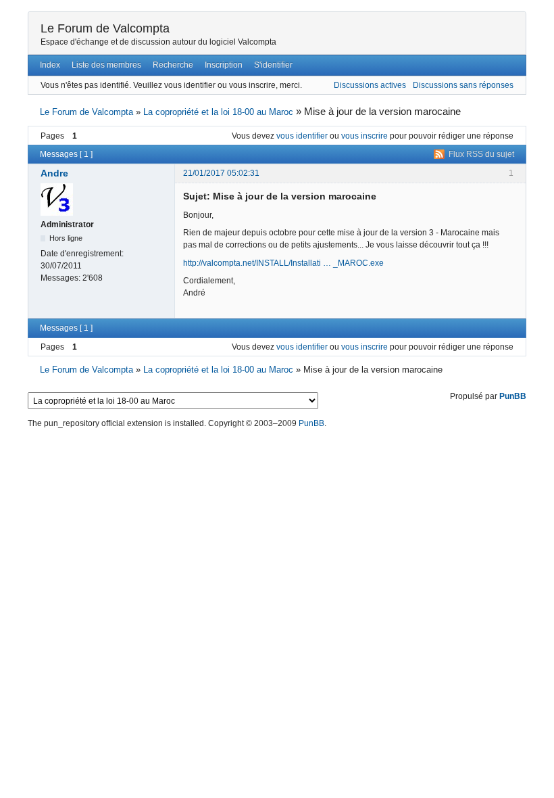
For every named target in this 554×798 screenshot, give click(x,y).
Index (50, 65)
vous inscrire (364, 136)
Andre (54, 173)
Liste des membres (106, 65)
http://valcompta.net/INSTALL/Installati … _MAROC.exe (283, 263)
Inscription (224, 65)
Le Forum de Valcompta (105, 28)
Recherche (173, 65)
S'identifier (273, 65)
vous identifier (302, 136)
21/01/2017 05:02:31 (221, 173)
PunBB (512, 396)
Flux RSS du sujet (481, 154)
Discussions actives (370, 85)
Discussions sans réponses (463, 85)
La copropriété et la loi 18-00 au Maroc (218, 112)
